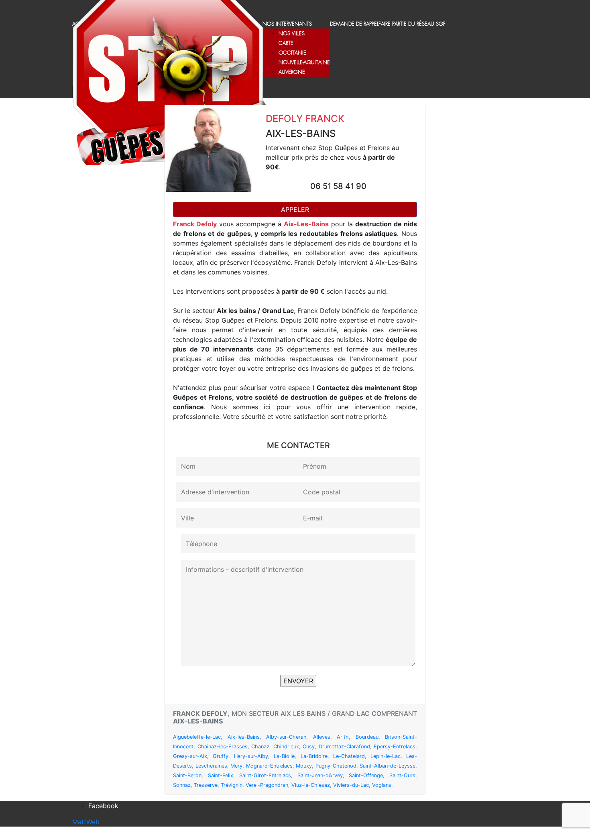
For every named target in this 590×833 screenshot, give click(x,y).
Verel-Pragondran (267, 785)
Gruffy (220, 756)
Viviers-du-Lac (351, 785)
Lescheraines (211, 766)
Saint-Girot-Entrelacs (265, 775)
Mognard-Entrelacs (269, 766)
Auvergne (292, 72)
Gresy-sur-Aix (190, 756)
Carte (286, 43)
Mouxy (304, 766)
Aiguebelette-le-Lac (197, 737)
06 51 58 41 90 (338, 186)
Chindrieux (286, 747)
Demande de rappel (354, 24)
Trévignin (231, 785)
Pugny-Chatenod (335, 766)
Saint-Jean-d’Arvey (320, 775)
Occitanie (292, 53)
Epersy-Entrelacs (394, 747)
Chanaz (260, 747)
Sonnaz (182, 785)
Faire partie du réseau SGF (412, 24)
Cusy (309, 747)
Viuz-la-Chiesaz (310, 785)
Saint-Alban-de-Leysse (387, 766)
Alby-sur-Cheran (286, 737)
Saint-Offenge (366, 775)
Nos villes (292, 34)
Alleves (321, 737)
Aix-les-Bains (244, 737)
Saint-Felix (220, 775)
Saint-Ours (402, 775)
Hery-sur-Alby (251, 756)
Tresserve (206, 785)
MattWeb (86, 822)
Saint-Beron (187, 775)
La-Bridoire (314, 756)
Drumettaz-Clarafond (344, 747)
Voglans (381, 785)
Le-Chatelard (349, 756)
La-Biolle (284, 756)
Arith (343, 737)
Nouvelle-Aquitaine (304, 62)
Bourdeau (367, 737)
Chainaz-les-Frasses (222, 747)
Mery (236, 766)
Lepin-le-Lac (385, 756)
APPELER (295, 209)
